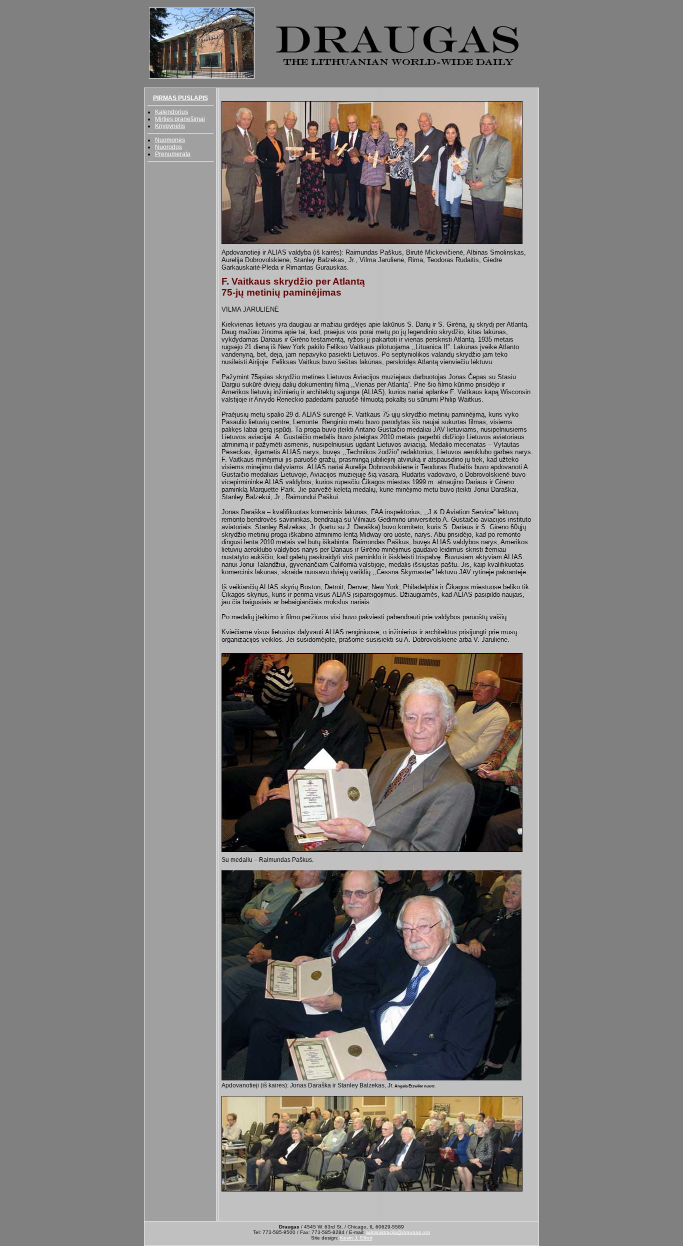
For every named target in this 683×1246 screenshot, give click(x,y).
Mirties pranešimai (180, 119)
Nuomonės (170, 140)
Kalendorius (171, 112)
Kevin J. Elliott (356, 1237)
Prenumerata (172, 154)
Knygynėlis (170, 126)
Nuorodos (168, 147)
